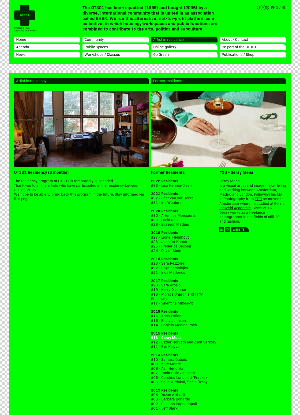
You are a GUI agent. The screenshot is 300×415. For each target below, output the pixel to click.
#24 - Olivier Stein (166, 250)
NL (283, 7)
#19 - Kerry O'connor (168, 289)
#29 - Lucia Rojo (165, 219)
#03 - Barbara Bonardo (170, 399)
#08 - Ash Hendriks (167, 368)
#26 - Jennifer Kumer (169, 241)
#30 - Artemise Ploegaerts (173, 215)
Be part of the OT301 (239, 46)
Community (94, 39)
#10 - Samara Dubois (169, 359)
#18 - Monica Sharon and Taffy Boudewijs (177, 296)
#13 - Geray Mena (166, 337)
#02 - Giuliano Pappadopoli (174, 403)
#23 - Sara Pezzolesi (168, 263)
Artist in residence (168, 39)
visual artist (236, 185)
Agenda (22, 46)
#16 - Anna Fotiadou (168, 315)
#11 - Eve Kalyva (165, 346)
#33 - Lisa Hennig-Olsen (171, 185)
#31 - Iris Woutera (166, 202)
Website (238, 229)
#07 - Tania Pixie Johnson (173, 372)
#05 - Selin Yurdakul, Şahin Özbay (179, 382)
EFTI (258, 198)
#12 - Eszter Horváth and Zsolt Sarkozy (183, 342)
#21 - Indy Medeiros (168, 272)
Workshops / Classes (102, 54)
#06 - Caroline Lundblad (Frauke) (179, 377)
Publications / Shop (238, 54)
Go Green (161, 54)
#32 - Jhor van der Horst (172, 198)
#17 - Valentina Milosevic (172, 303)
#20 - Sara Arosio (166, 285)
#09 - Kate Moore (166, 364)
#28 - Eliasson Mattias (170, 224)
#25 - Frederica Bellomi (171, 246)
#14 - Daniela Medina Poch (174, 325)
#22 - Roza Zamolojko (169, 268)
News (21, 54)
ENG (274, 7)
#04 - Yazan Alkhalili (168, 394)
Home (21, 39)
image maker (265, 185)
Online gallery (164, 46)
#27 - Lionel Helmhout (170, 237)
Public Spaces (96, 46)
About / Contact (235, 39)
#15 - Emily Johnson (168, 320)
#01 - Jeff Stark (164, 408)
